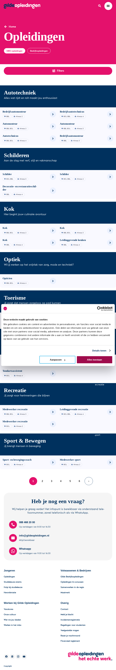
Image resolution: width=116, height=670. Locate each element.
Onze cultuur (10, 614)
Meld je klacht (67, 614)
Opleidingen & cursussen (72, 582)
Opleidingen (9, 576)
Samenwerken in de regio (72, 587)
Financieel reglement (70, 641)
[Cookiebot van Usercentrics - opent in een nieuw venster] (99, 308)
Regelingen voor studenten (73, 625)
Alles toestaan (94, 359)
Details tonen (99, 350)
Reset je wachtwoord (70, 635)
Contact (64, 609)
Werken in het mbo (12, 625)
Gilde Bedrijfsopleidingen (72, 576)
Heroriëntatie (10, 592)
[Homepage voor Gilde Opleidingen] (22, 6)
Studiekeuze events (12, 582)
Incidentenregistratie (70, 619)
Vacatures (8, 609)
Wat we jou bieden (12, 619)
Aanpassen (56, 359)
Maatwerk (65, 592)
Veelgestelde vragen (70, 630)
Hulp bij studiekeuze (13, 587)
